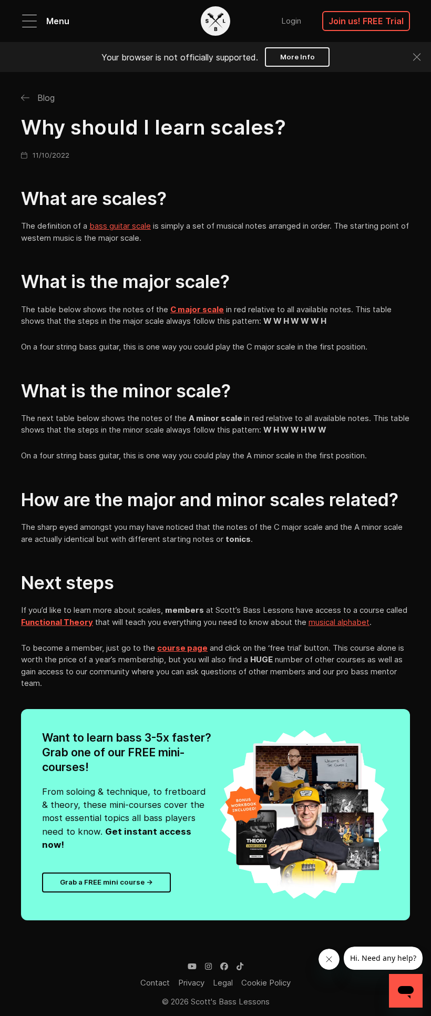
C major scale (197, 309)
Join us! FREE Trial (366, 21)
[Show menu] (29, 21)
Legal (223, 983)
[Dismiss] (417, 57)
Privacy (191, 983)
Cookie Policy (266, 983)
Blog (45, 98)
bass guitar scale (120, 226)
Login (291, 21)
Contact (155, 983)
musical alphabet (339, 622)
